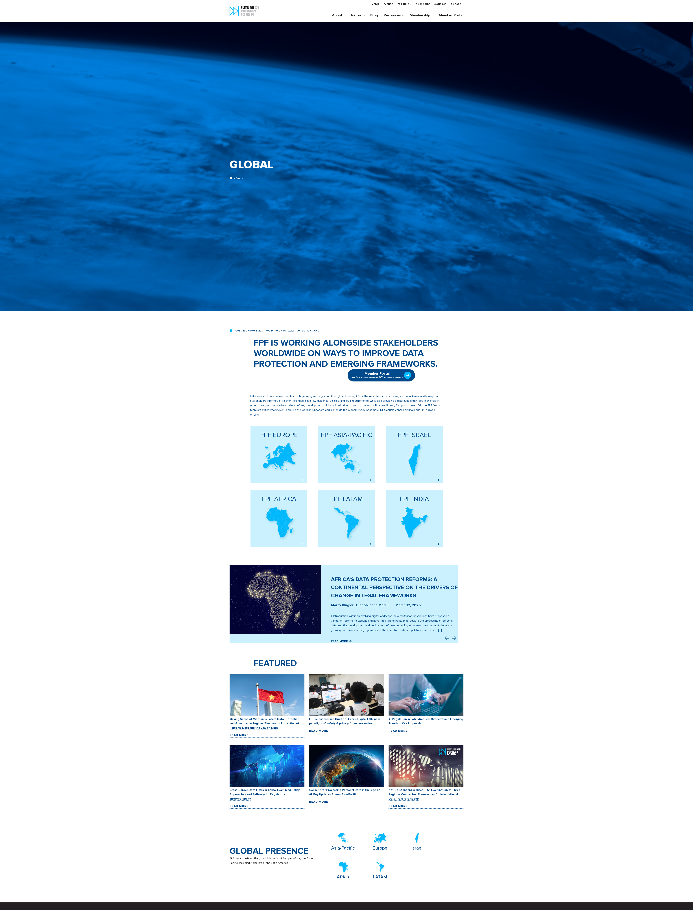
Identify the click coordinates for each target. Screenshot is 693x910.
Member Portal (451, 15)
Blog (374, 15)
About (337, 15)
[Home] (231, 178)
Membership (420, 15)
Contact (440, 4)
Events (388, 4)
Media (376, 4)
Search (458, 4)
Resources (392, 15)
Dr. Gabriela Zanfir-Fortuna (396, 410)
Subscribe (423, 4)
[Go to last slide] (447, 638)
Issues (356, 15)
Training (403, 4)
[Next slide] (454, 638)
